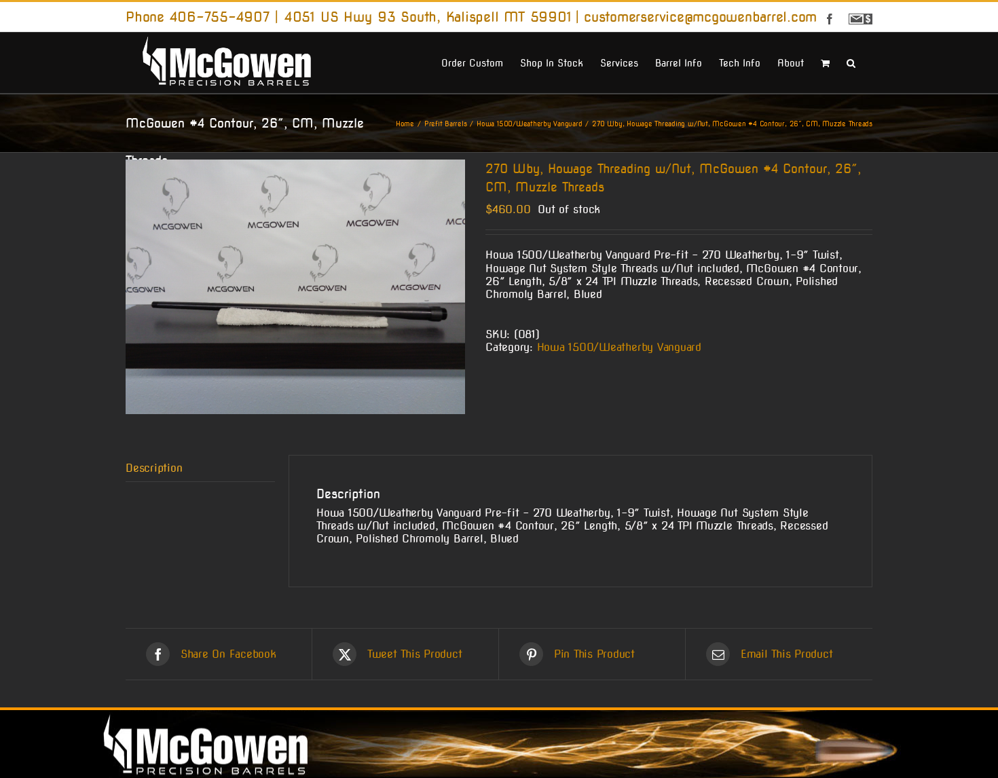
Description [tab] (154, 468)
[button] (851, 62)
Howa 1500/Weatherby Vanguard (619, 347)
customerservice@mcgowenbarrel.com (700, 17)
